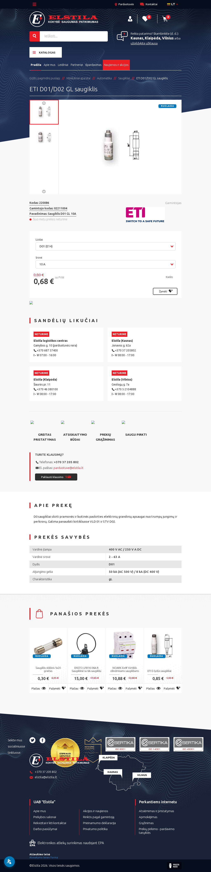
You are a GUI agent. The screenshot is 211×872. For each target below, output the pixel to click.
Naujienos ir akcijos (116, 64)
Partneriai (77, 64)
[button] (106, 246)
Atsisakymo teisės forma (43, 857)
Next (44, 191)
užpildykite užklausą (144, 43)
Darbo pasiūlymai (45, 829)
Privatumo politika (95, 829)
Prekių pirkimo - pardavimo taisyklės (157, 830)
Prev (44, 103)
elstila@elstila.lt (46, 777)
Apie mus (49, 64)
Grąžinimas (146, 823)
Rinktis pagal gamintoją (98, 817)
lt (172, 4)
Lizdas (39, 239)
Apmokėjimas (148, 817)
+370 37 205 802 (66, 462)
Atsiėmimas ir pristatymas (156, 811)
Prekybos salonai (44, 817)
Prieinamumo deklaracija (99, 823)
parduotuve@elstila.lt (68, 468)
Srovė (39, 257)
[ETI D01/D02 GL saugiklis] (44, 112)
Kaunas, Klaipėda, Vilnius (152, 38)
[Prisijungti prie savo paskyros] (130, 18)
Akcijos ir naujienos (95, 811)
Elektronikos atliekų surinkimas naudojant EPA (71, 843)
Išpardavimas (93, 64)
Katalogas (47, 52)
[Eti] (154, 215)
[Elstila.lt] (63, 19)
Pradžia (36, 64)
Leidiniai (63, 64)
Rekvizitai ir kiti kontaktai (49, 823)
